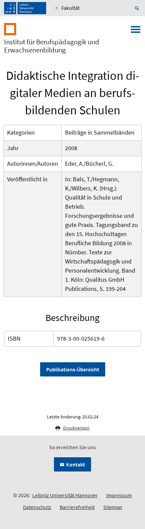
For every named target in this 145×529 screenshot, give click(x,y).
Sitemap (112, 507)
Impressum (119, 495)
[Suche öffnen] (138, 8)
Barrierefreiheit (77, 507)
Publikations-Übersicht (72, 369)
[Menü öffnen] (135, 31)
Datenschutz (37, 507)
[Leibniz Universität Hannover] (25, 8)
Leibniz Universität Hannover (65, 495)
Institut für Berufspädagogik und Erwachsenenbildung (51, 46)
